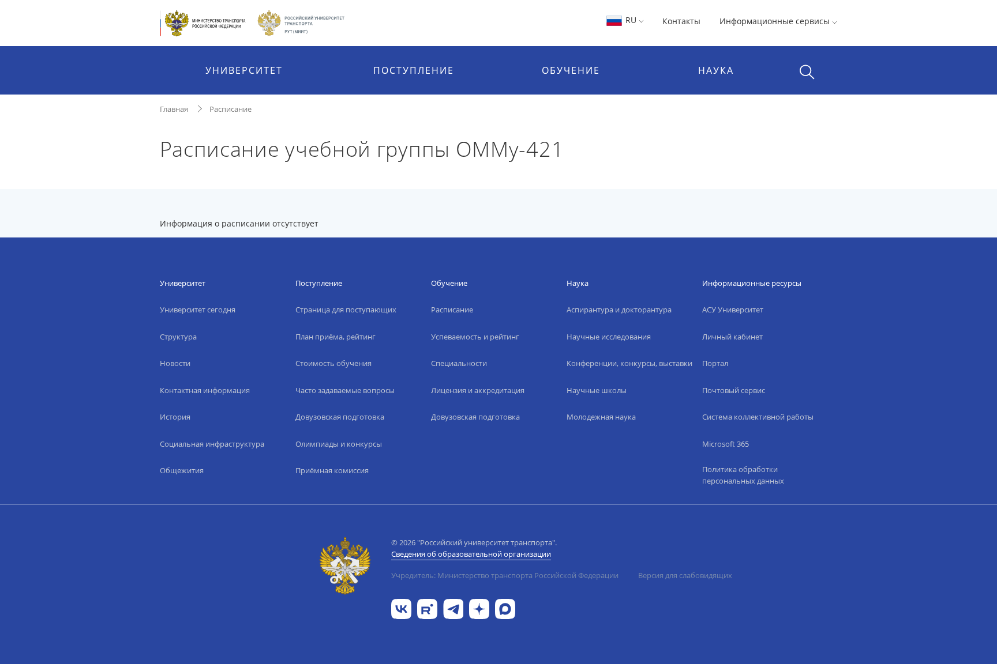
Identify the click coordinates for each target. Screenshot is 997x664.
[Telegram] (453, 607)
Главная (174, 109)
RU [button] (631, 19)
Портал (715, 363)
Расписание (230, 109)
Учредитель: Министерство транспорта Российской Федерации (505, 575)
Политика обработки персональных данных (743, 475)
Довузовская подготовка (339, 417)
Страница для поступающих (345, 309)
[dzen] (479, 607)
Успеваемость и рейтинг (475, 336)
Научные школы (597, 390)
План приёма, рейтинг (335, 336)
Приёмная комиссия (332, 470)
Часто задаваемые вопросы (345, 390)
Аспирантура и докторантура (619, 309)
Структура (178, 336)
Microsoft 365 (725, 444)
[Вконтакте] (401, 607)
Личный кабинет (732, 336)
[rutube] (427, 607)
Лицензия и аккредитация (477, 390)
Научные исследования (609, 336)
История (175, 417)
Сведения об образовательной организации (471, 554)
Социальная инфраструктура (212, 444)
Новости (175, 363)
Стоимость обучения (333, 363)
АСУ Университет (732, 309)
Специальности (459, 363)
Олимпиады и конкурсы (338, 444)
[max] (505, 607)
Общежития (182, 470)
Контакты (681, 21)
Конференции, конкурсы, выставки (629, 363)
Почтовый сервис (733, 390)
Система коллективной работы (758, 417)
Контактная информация (205, 390)
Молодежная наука (601, 417)
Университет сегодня (197, 309)
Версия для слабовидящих (685, 575)
